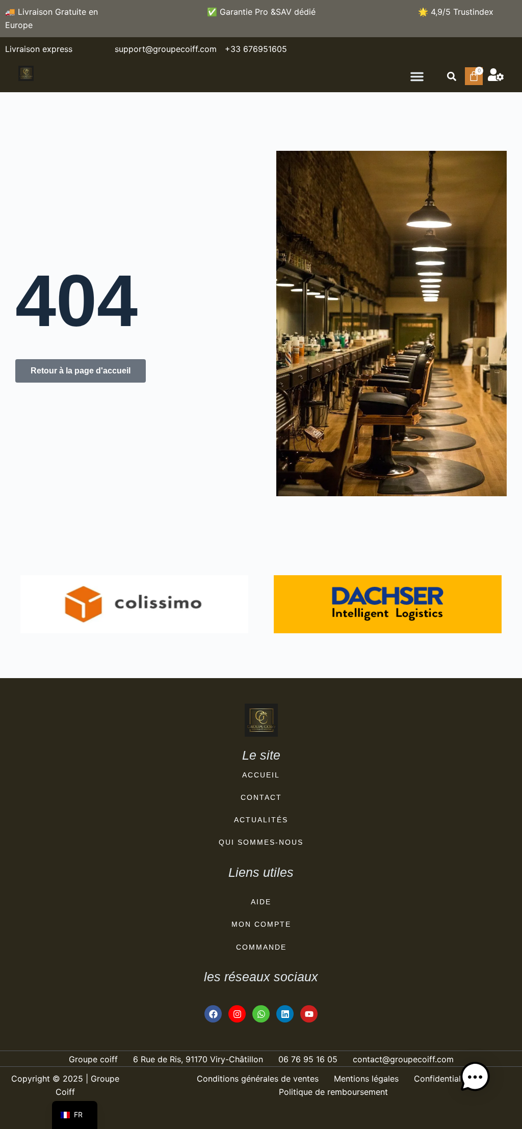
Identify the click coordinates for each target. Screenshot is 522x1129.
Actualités (261, 820)
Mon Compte (261, 924)
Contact (261, 797)
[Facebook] (213, 1014)
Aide (261, 902)
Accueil (261, 775)
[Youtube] (309, 1014)
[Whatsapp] (261, 1014)
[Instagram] (237, 1014)
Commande (261, 947)
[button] (417, 76)
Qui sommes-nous (261, 842)
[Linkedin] (285, 1014)
